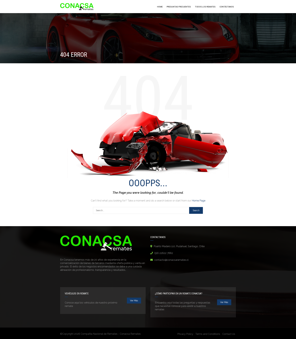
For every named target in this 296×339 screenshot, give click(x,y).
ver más (134, 300)
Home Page (198, 200)
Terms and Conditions (207, 334)
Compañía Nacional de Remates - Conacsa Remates (111, 333)
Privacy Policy (185, 334)
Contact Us (228, 334)
